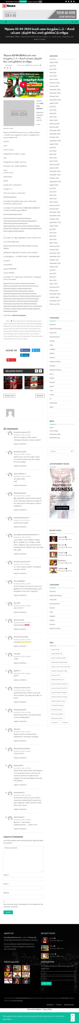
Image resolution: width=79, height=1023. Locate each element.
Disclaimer (50, 1005)
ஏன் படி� (52, 946)
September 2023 (55, 181)
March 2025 (54, 120)
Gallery (52, 353)
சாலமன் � (53, 954)
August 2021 (54, 267)
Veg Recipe (53, 403)
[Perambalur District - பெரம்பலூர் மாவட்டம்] (9, 6)
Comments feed (55, 434)
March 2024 (54, 161)
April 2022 (53, 239)
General (52, 357)
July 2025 (53, 107)
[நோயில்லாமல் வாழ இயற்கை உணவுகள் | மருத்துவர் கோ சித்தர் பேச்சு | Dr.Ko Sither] (8, 974)
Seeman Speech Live (34, 329)
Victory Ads (32, 937)
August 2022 (54, 226)
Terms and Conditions (34, 1009)
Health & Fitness (55, 362)
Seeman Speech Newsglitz (59, 692)
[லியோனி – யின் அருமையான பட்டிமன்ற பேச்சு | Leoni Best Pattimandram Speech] (8, 981)
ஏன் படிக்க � (62, 545)
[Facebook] (66, 1)
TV (50, 399)
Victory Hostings (17, 1001)
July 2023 (53, 188)
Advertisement (69, 1005)
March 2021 (54, 284)
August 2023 (54, 185)
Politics (8, 321)
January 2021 (54, 290)
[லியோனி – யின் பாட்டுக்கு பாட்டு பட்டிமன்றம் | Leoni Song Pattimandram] (26, 974)
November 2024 (55, 134)
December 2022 (55, 212)
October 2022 (54, 219)
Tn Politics (25, 339)
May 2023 (53, 195)
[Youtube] (74, 1)
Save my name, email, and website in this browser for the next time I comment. (23, 905)
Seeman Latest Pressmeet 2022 (21, 326)
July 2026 (53, 66)
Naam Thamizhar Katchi (27, 323)
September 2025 (55, 100)
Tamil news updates (36, 336)
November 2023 (55, 175)
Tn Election (18, 339)
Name (5, 875)
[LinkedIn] (68, 1)
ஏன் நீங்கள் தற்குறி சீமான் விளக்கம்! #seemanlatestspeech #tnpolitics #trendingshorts (13, 383)
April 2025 (53, 117)
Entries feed (54, 431)
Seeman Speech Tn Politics (22, 334)
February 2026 (54, 83)
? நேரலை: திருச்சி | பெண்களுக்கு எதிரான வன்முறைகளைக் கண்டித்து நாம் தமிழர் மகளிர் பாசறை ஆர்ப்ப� (38, 3)
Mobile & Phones (55, 370)
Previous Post (9, 396)
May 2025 (53, 113)
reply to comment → (21, 444)
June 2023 (53, 192)
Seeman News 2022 (36, 326)
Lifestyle (52, 366)
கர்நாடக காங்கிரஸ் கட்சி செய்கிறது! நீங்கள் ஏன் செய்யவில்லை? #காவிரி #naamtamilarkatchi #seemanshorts (34, 383)
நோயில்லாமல (62, 560)
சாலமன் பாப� (62, 553)
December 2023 (55, 171)
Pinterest (12, 360)
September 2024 (55, 141)
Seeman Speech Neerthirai (27, 331)
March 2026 (54, 79)
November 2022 (55, 216)
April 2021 (53, 280)
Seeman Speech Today (58, 701)
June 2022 (53, 233)
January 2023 (54, 209)
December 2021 (55, 253)
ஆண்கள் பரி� (62, 568)
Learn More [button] (7, 1019)
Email (5, 884)
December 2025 (55, 90)
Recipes (52, 382)
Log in (52, 427)
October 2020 (54, 297)
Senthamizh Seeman (13, 336)
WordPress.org (55, 438)
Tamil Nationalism (25, 336)
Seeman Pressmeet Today (11, 329)
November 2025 (55, 93)
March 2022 (54, 243)
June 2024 (53, 151)
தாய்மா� (52, 938)
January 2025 (54, 127)
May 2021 (53, 277)
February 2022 (54, 246)
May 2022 (53, 236)
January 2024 (54, 168)
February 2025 (54, 124)
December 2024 (55, 130)
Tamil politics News (9, 339)
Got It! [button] (73, 1017)
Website (6, 893)
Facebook (26, 350)
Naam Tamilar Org (27, 321)
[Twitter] (71, 1)
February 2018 (54, 304)
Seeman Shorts (23, 329)
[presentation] (40, 1)
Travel (52, 395)
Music (52, 374)
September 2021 (55, 263)
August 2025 (54, 103)
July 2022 (53, 229)
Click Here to (14, 315)
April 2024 (53, 158)
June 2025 (53, 110)
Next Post (40, 396)
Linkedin (25, 355)
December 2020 (55, 294)
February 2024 (54, 164)
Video (51, 407)
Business (53, 324)
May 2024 (53, 154)
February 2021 (54, 287)
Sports (52, 386)
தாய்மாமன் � (62, 537)
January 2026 (54, 86)
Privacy (58, 1005)
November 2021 (55, 256)
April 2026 (53, 76)
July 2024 (53, 147)
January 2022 (54, 250)
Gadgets (52, 349)
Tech (51, 390)
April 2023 (53, 199)
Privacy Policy (47, 1009)
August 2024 (54, 144)
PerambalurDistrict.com (12, 937)
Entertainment (55, 337)
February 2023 (54, 205)
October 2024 (54, 137)
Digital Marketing (55, 329)
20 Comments (21, 65)
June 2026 (53, 69)
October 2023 (54, 178)
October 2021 (54, 260)
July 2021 (53, 270)
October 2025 (54, 96)
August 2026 (54, 62)
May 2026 (53, 72)
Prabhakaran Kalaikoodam (59, 662)
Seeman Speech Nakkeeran (11, 331)
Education (53, 333)
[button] (75, 22)
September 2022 (55, 222)
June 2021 (53, 273)
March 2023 (54, 202)
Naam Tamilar (17, 321)
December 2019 (55, 301)
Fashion (52, 341)
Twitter (37, 350)
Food (51, 345)
